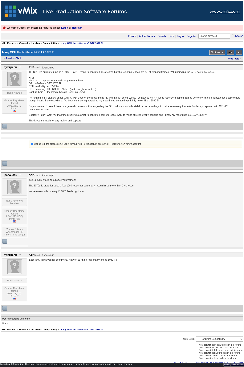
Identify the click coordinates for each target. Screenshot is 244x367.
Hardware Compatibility (44, 43)
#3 (30, 254)
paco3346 (10, 175)
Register (77, 27)
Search (162, 36)
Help (171, 36)
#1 (30, 67)
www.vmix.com (225, 11)
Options (215, 52)
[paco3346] (14, 193)
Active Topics (147, 36)
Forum (132, 36)
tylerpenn (10, 67)
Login (64, 27)
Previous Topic (14, 58)
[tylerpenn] (14, 85)
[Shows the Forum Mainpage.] (21, 12)
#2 (30, 175)
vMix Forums (9, 43)
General (23, 43)
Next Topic (233, 58)
